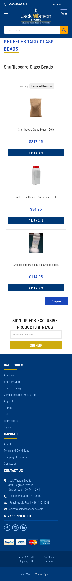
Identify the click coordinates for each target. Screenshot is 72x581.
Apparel (8, 401)
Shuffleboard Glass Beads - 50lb (36, 129)
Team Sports (11, 420)
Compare (57, 301)
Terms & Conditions (28, 557)
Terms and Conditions (16, 450)
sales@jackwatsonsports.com (26, 508)
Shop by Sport (12, 381)
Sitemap (49, 561)
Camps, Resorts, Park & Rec (20, 394)
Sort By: (24, 86)
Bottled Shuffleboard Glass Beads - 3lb (36, 197)
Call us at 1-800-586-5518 (25, 495)
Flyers (7, 427)
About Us (9, 444)
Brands (8, 407)
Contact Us (10, 463)
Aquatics (9, 375)
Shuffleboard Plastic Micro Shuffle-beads (36, 264)
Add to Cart (36, 152)
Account (58, 4)
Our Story (49, 557)
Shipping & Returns (15, 457)
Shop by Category (14, 388)
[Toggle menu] (5, 13)
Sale (6, 414)
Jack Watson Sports (40, 574)
